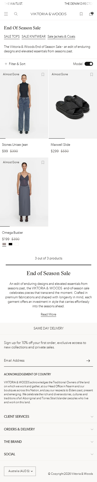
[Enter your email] (88, 361)
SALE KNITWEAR (34, 36)
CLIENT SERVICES (16, 416)
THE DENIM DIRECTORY (55, 3)
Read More (48, 314)
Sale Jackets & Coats (61, 36)
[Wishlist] (81, 14)
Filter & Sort (17, 64)
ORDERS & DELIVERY (19, 429)
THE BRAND (13, 442)
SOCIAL (9, 454)
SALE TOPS (12, 36)
